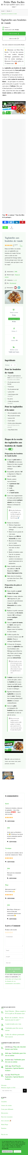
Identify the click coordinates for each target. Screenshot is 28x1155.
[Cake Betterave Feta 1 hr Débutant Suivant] (9, 777)
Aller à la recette (13, 33)
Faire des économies (7, 1117)
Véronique (8, 848)
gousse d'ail (11, 392)
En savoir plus (5, 1148)
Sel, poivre (10, 399)
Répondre (11, 821)
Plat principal (13, 283)
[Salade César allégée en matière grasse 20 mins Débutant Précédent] (7, 773)
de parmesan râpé (13, 389)
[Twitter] (11, 221)
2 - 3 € (15, 280)
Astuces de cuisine (6, 1105)
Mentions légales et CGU (8, 1087)
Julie (16, 271)
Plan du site (4, 1134)
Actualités (4, 1101)
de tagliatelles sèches (14, 413)
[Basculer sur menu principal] (2, 4)
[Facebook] (5, 221)
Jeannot (7, 1059)
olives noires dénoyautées (14, 425)
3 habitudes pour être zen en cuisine (15, 1060)
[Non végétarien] (15, 287)
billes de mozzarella (13, 402)
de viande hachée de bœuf (15, 377)
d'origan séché (13, 395)
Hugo (6, 885)
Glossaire (3, 1085)
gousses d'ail (11, 418)
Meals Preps (4, 1124)
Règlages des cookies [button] (7, 1151)
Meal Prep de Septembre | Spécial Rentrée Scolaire (14, 1068)
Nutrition (3, 1128)
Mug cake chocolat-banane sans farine (15, 1048)
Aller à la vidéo (13, 38)
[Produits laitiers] (19, 287)
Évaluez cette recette (11, 930)
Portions (7, 365)
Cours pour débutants (7, 1109)
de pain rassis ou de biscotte (14, 383)
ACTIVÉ (11, 449)
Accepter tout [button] (17, 1151)
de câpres (11, 420)
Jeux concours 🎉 (6, 1121)
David (7, 804)
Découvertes (4, 1113)
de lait (11, 386)
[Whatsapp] (5, 226)
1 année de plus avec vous (13, 1024)
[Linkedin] (16, 221)
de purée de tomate (14, 415)
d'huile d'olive (13, 429)
